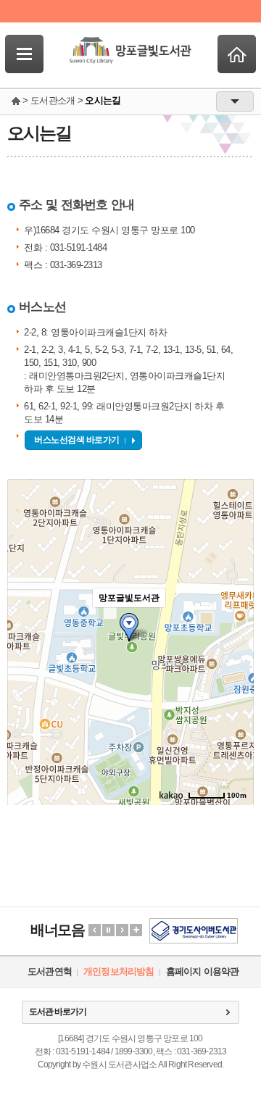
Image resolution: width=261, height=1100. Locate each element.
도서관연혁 (50, 971)
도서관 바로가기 (57, 1012)
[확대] (235, 616)
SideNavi (24, 54)
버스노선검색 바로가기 (77, 440)
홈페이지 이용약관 (202, 971)
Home (237, 54)
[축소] (235, 640)
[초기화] (235, 667)
